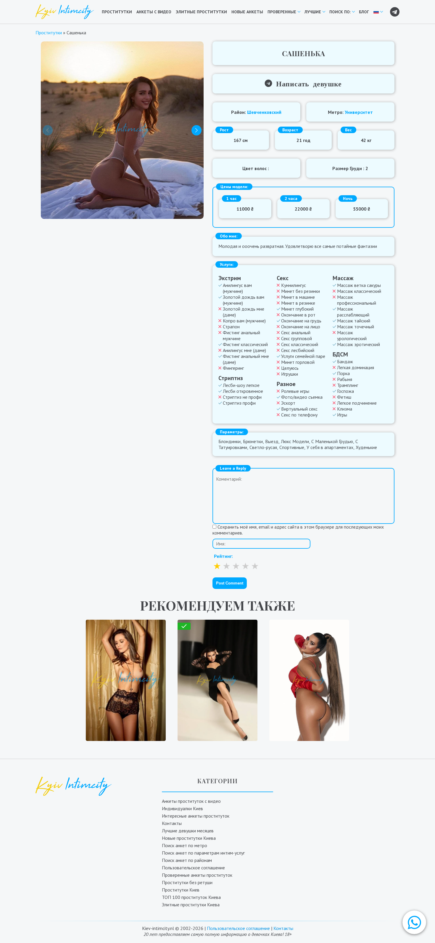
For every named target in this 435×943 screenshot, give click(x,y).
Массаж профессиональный (356, 300)
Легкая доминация (355, 367)
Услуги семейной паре (303, 356)
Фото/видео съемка (302, 397)
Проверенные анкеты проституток (197, 875)
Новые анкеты (247, 11)
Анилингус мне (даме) (244, 350)
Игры (342, 415)
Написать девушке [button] (306, 83)
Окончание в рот (298, 315)
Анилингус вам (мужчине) (237, 288)
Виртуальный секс (299, 409)
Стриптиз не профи (242, 397)
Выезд (271, 441)
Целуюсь (290, 368)
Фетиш (344, 397)
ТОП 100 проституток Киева (191, 897)
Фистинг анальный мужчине (241, 335)
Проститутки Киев (180, 890)
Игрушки (289, 374)
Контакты (172, 823)
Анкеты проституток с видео (191, 801)
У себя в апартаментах (330, 447)
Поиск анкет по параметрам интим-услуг (203, 853)
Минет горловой (298, 362)
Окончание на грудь (301, 321)
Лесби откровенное (243, 391)
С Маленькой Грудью (332, 441)
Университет (359, 112)
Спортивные (291, 447)
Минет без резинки (300, 291)
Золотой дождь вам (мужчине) (243, 300)
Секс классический (299, 344)
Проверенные (282, 11)
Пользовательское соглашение (193, 868)
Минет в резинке (298, 303)
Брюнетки (253, 441)
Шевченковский (264, 112)
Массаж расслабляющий (353, 312)
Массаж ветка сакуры (359, 285)
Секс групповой (296, 338)
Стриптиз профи (239, 403)
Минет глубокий (297, 309)
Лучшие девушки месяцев (188, 831)
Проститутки (117, 11)
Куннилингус (293, 285)
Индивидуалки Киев (182, 808)
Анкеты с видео (153, 11)
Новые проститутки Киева (189, 838)
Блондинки (229, 441)
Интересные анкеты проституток (195, 816)
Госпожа (345, 391)
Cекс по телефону (299, 415)
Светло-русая (263, 447)
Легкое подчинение (357, 403)
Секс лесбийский (297, 350)
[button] (414, 922)
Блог (364, 11)
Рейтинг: (223, 556)
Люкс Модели (295, 441)
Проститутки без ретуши (187, 882)
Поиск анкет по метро (184, 845)
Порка (343, 373)
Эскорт (288, 403)
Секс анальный (295, 332)
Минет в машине (298, 297)
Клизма (344, 409)
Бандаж (345, 361)
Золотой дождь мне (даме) (243, 312)
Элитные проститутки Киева (191, 905)
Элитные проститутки (201, 11)
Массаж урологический (352, 335)
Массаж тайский (353, 321)
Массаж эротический (358, 344)
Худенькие (366, 447)
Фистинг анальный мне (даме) (246, 359)
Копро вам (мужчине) (244, 321)
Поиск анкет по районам (187, 860)
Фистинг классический (245, 344)
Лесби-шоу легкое (241, 385)
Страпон (231, 327)
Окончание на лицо (300, 327)
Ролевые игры (295, 391)
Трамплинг (347, 385)
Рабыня (344, 379)
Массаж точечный (355, 327)
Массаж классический (359, 291)
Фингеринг (233, 368)
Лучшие (312, 11)
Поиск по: (340, 11)
